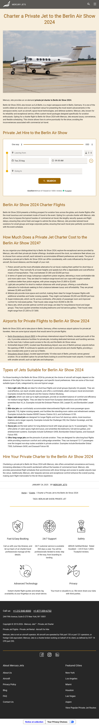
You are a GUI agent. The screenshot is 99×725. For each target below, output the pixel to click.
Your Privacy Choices (57, 722)
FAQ (5, 696)
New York (70, 672)
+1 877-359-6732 (42, 610)
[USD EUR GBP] (88, 144)
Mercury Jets (60, 485)
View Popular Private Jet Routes (80, 707)
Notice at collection (34, 722)
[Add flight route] (91, 161)
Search (51, 180)
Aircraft (6, 678)
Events (32, 493)
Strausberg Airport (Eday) (18, 354)
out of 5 (45, 191)
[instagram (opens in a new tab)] (49, 655)
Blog (5, 690)
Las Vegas (70, 696)
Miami (68, 684)
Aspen (68, 702)
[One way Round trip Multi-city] (15, 144)
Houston (69, 690)
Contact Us (8, 702)
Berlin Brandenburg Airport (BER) (21, 336)
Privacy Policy (9, 684)
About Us (7, 672)
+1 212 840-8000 (22, 610)
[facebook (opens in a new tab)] (42, 655)
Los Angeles (71, 678)
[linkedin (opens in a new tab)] (57, 655)
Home (24, 493)
